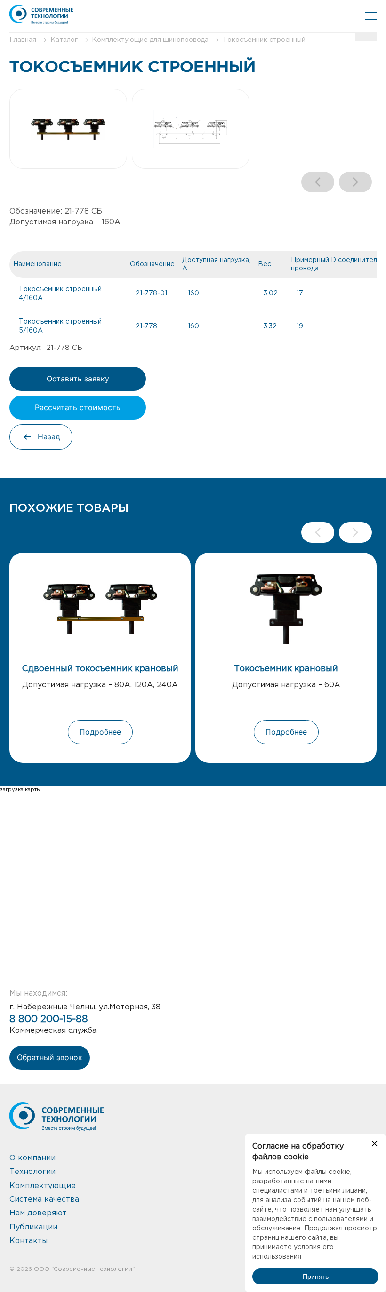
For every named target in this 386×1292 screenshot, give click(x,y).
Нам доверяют (38, 1213)
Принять (316, 1276)
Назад (49, 436)
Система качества (44, 1199)
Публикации (33, 1227)
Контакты (28, 1240)
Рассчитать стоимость (78, 407)
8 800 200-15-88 (48, 1019)
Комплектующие (42, 1185)
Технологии (32, 1171)
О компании (32, 1158)
